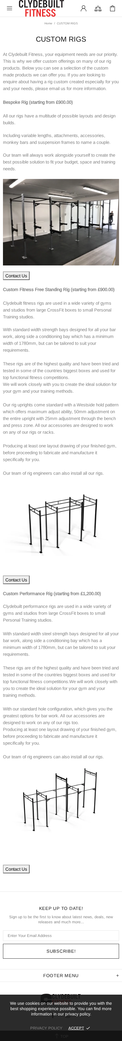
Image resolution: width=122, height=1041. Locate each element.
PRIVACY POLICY (46, 1028)
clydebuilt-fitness (41, 8)
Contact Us (16, 275)
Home (48, 23)
